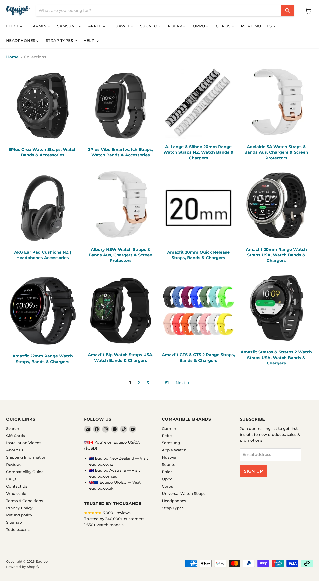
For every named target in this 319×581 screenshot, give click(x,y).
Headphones (21, 40)
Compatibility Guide (25, 471)
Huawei (121, 26)
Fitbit (13, 26)
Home (12, 57)
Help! (90, 40)
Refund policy (19, 515)
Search (12, 428)
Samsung (68, 26)
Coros (224, 26)
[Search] (287, 10)
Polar (175, 26)
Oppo (199, 26)
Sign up (253, 471)
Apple (95, 26)
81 (167, 382)
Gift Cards (15, 435)
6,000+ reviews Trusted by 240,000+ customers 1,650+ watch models (114, 518)
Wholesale (16, 493)
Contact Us (16, 486)
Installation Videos (23, 442)
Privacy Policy (19, 508)
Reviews (14, 464)
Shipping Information (26, 457)
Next (181, 382)
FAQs (11, 479)
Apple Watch (174, 450)
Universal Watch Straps (184, 493)
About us (14, 450)
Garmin (39, 26)
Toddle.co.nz (18, 529)
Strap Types (60, 40)
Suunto (149, 26)
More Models (257, 26)
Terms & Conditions (24, 500)
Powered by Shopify (22, 567)
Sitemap (14, 522)
